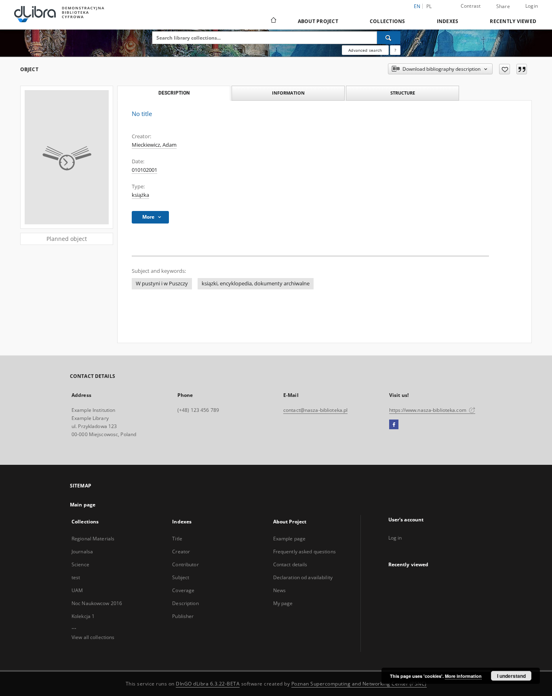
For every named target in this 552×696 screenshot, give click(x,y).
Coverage (183, 590)
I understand (511, 675)
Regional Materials (93, 538)
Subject (180, 577)
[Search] (388, 37)
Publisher (183, 616)
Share (503, 6)
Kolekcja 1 (83, 616)
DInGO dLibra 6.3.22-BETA (208, 683)
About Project (318, 21)
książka (140, 195)
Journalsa (82, 551)
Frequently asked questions (304, 551)
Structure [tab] (402, 93)
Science (80, 564)
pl (429, 6)
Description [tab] (174, 93)
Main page (82, 504)
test (76, 577)
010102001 (144, 170)
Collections (387, 21)
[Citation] (521, 69)
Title (177, 538)
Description (185, 603)
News (279, 590)
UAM (77, 590)
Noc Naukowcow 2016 (97, 603)
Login (531, 5)
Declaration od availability (303, 577)
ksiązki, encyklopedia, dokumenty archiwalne (256, 283)
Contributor (185, 564)
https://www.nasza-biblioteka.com (428, 410)
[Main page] (273, 21)
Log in (395, 537)
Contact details (290, 564)
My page (283, 603)
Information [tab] (288, 93)
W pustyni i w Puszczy (162, 283)
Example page (289, 538)
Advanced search (365, 50)
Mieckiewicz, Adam (154, 144)
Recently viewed (513, 21)
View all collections (93, 637)
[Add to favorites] (504, 69)
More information (463, 676)
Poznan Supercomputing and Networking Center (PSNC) (359, 683)
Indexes (448, 21)
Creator (181, 551)
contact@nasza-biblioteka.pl (315, 410)
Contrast (471, 5)
